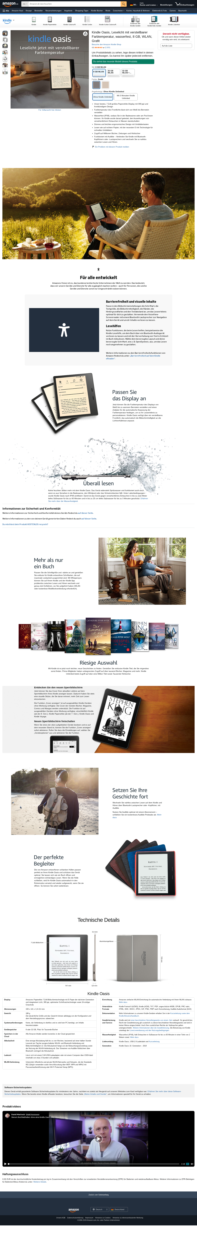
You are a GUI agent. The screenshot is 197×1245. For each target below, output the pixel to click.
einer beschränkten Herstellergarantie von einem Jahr (151, 1020)
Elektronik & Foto (159, 11)
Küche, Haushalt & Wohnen (138, 11)
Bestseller (38, 11)
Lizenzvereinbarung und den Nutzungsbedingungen (149, 1030)
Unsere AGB (60, 1218)
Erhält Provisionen (32, 1114)
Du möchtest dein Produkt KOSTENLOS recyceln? (25, 524)
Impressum (89, 1218)
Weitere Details (39, 1182)
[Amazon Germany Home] (74, 1210)
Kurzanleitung (154, 1042)
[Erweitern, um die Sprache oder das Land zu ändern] (107, 1210)
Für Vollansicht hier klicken (49, 110)
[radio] (5, 33)
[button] (5, 10)
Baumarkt (182, 11)
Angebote (68, 11)
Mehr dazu (123, 1002)
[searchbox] (75, 4)
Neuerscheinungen (53, 11)
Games (173, 11)
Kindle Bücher (97, 11)
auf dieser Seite (85, 513)
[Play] (5, 1164)
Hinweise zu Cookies (103, 1218)
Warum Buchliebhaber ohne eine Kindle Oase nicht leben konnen (39, 1117)
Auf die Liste (167, 46)
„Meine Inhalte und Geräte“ (95, 1094)
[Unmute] (192, 1164)
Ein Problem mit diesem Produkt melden (112, 147)
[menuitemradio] (187, 1164)
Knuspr (29, 11)
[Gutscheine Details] (123, 10)
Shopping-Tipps (81, 11)
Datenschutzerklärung (75, 1218)
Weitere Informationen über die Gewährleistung (151, 1028)
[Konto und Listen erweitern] (157, 5)
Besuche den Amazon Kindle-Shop (106, 44)
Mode (107, 11)
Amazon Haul (17, 11)
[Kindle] (10, 21)
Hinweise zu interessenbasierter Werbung (128, 1218)
